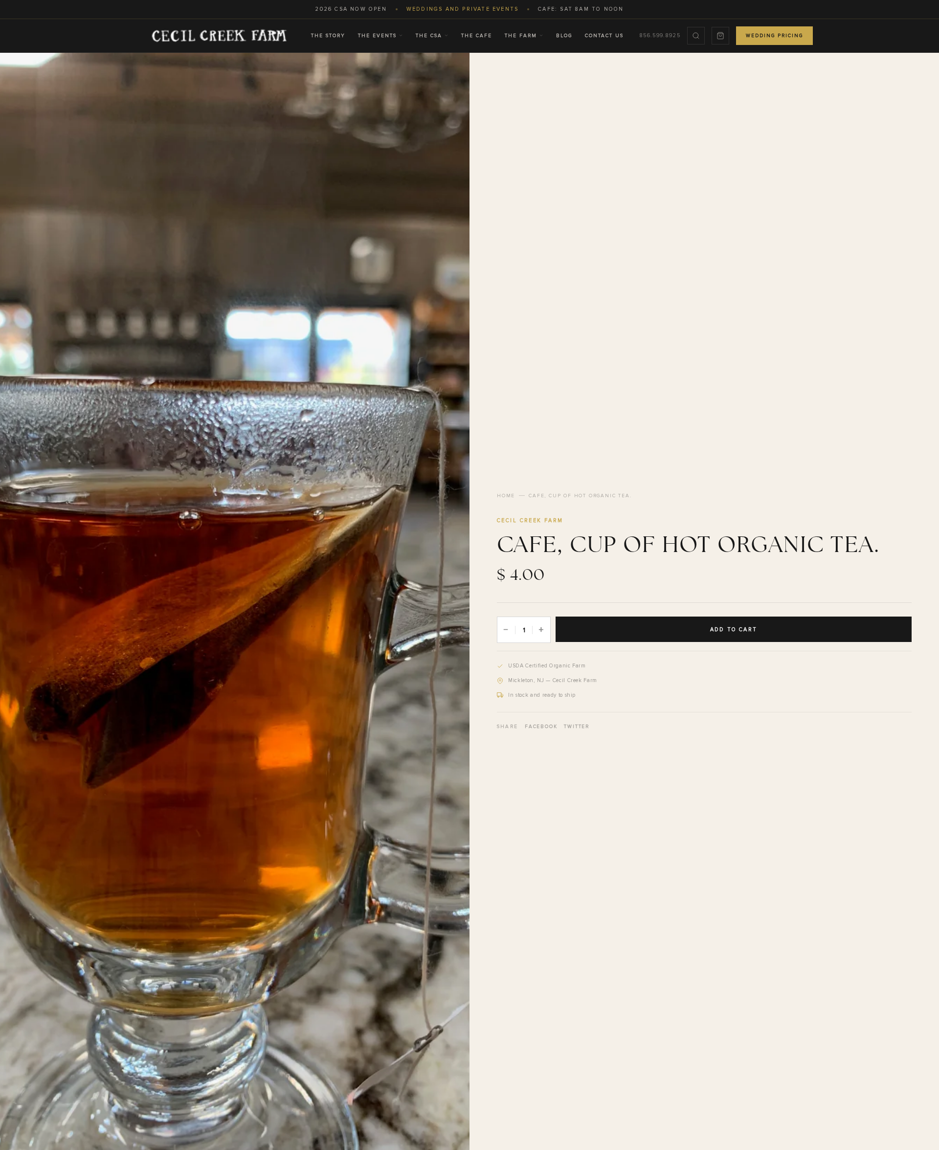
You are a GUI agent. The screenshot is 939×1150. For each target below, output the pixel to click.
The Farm (521, 36)
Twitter (576, 727)
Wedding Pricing (774, 36)
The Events (377, 36)
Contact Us (604, 36)
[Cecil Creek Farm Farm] (219, 35)
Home (506, 496)
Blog (564, 36)
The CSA (429, 36)
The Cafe (476, 36)
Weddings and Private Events (462, 9)
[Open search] (696, 35)
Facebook (541, 727)
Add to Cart (733, 629)
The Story (328, 36)
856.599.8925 (660, 35)
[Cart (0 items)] (720, 35)
